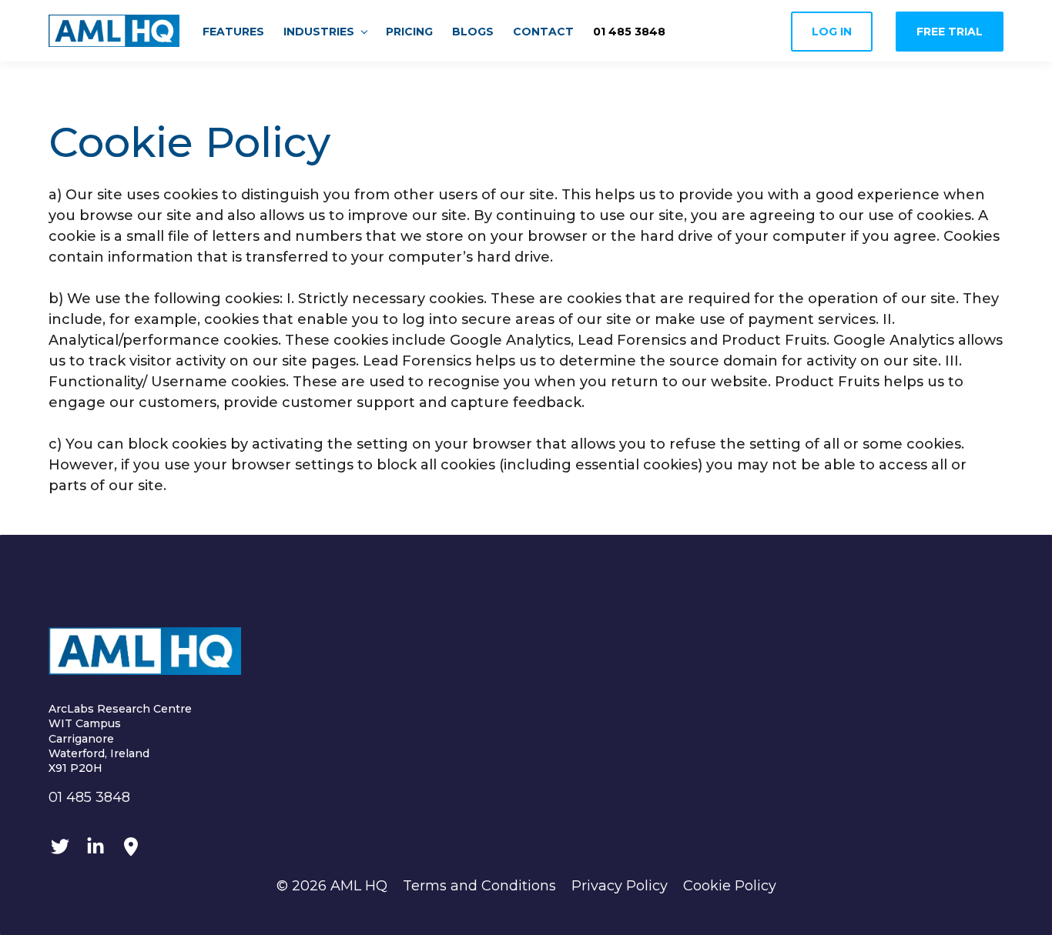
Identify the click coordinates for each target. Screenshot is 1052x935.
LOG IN (832, 31)
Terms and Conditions (479, 885)
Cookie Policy (729, 885)
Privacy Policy (619, 885)
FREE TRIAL (949, 31)
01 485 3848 (89, 797)
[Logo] (114, 31)
